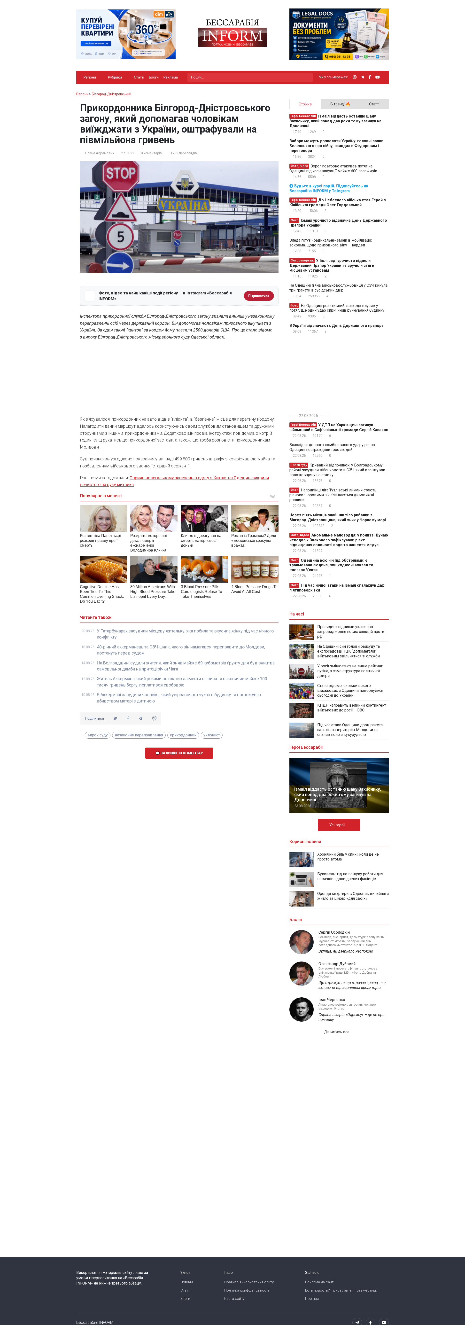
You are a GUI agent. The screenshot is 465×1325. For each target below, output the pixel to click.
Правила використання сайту (249, 1282)
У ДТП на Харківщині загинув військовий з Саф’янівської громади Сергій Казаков (338, 427)
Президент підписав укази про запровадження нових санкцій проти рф (350, 631)
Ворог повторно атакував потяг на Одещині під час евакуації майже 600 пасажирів (333, 168)
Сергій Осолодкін (334, 932)
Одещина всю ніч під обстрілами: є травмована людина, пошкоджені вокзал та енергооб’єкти (331, 565)
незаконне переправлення (139, 735)
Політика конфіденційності (246, 1290)
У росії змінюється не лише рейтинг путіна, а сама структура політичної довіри (350, 671)
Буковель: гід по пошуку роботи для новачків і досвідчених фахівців (350, 876)
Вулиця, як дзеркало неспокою (345, 951)
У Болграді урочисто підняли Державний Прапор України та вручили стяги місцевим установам (331, 265)
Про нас (312, 1298)
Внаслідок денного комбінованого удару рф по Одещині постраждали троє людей (332, 447)
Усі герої (337, 825)
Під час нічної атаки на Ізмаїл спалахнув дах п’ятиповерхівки (336, 587)
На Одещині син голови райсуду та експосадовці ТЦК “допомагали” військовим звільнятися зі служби (348, 651)
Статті (139, 77)
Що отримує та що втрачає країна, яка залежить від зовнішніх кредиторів (352, 985)
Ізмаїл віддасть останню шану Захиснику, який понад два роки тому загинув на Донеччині (335, 121)
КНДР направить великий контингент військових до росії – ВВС (351, 707)
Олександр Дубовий (337, 964)
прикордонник (183, 735)
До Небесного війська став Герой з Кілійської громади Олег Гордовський (337, 202)
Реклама (170, 77)
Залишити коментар (181, 753)
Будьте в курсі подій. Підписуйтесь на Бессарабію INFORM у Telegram (328, 188)
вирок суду (97, 735)
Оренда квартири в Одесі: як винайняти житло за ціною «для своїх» (353, 896)
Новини (186, 1282)
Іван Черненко (331, 999)
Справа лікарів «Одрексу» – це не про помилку (351, 1017)
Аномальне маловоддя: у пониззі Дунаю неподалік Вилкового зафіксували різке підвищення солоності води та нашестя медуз (338, 540)
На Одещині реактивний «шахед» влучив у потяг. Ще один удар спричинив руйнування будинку (336, 308)
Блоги (154, 77)
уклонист (211, 735)
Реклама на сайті (319, 1282)
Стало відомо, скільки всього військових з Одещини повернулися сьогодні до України (350, 690)
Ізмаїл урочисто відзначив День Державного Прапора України (338, 223)
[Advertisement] (179, 379)
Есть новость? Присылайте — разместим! (341, 1290)
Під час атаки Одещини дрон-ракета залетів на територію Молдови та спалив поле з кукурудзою (350, 730)
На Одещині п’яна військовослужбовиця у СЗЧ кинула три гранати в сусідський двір (338, 287)
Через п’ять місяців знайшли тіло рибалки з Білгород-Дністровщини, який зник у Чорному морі (337, 517)
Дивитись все (337, 1032)
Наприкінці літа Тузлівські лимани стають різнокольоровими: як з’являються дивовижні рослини (332, 495)
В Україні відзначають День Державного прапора (336, 325)
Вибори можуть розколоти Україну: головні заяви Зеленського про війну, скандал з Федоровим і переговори (336, 146)
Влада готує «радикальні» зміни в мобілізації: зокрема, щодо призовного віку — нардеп (330, 242)
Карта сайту (234, 1298)
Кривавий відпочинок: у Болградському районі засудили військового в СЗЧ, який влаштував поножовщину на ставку (337, 470)
